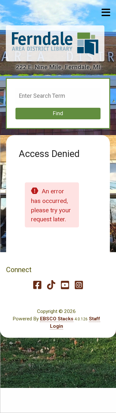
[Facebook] (37, 285)
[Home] (55, 43)
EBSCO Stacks (56, 319)
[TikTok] (51, 285)
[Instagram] (79, 285)
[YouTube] (65, 285)
